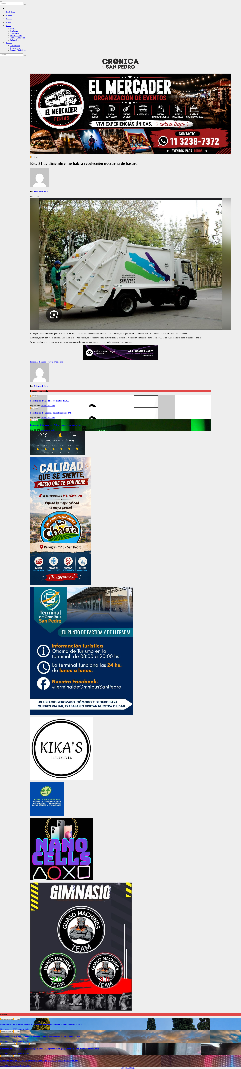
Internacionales (16, 35)
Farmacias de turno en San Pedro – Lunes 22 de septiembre (55, 425)
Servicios (9, 43)
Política (8, 22)
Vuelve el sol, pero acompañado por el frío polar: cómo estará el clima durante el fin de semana (40, 1036)
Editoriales (14, 40)
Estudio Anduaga (128, 1068)
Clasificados (15, 46)
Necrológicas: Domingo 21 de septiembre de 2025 (51, 413)
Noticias (8, 26)
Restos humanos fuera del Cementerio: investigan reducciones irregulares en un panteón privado (41, 1024)
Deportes (9, 19)
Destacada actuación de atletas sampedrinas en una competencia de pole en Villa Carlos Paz (39, 1060)
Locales (13, 29)
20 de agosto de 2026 (8, 1053)
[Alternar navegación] (1, 1)
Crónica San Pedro (17, 38)
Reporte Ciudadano (17, 50)
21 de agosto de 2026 (8, 1029)
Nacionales (14, 33)
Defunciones (15, 48)
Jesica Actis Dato (40, 191)
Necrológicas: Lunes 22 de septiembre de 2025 (49, 401)
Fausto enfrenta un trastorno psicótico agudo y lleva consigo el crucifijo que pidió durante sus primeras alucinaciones (49, 1048)
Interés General (10, 12)
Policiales (9, 15)
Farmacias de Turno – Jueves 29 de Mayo (46, 362)
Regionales (14, 31)
